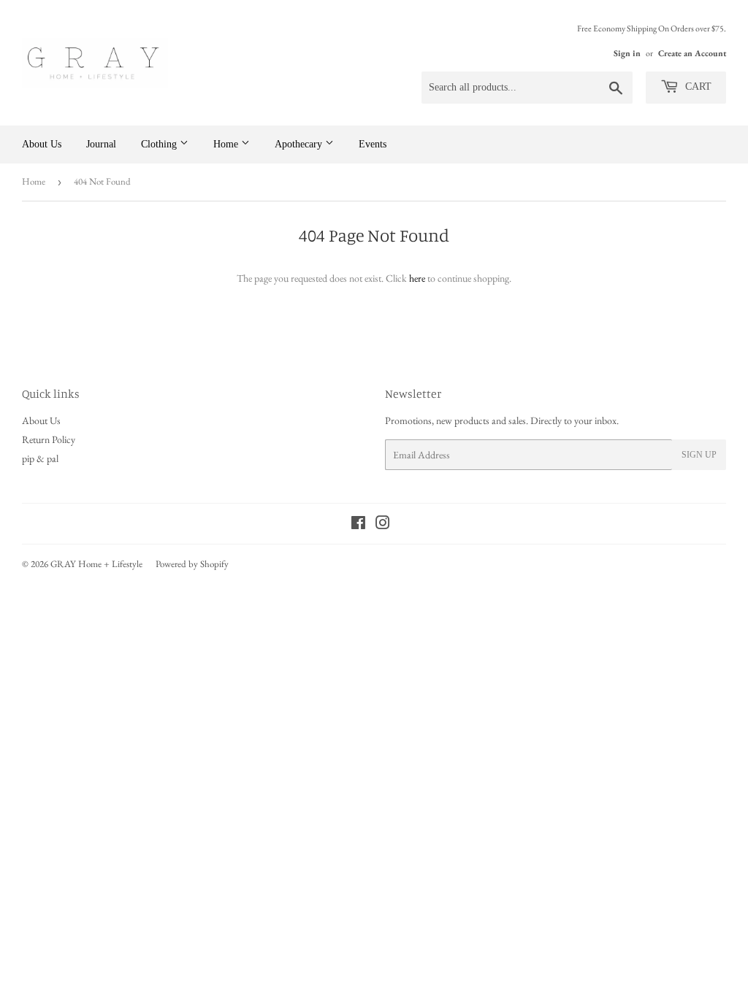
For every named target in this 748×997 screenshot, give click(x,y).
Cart (696, 86)
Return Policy (48, 439)
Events (372, 144)
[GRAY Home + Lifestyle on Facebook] (358, 524)
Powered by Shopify (192, 564)
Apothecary (300, 144)
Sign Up (699, 455)
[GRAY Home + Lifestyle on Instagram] (382, 524)
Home (227, 144)
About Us (41, 144)
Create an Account (692, 53)
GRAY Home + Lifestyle (96, 564)
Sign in (627, 53)
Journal (101, 144)
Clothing (160, 144)
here (417, 278)
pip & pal (40, 458)
